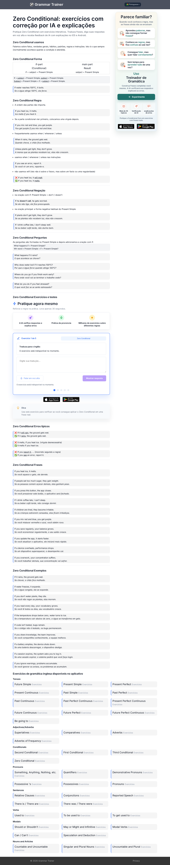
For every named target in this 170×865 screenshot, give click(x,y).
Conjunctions (76, 795)
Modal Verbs (125, 826)
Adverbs (123, 732)
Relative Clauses (30, 795)
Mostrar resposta (94, 378)
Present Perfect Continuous (129, 702)
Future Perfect (77, 712)
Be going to (27, 720)
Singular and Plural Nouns (84, 846)
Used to (24, 815)
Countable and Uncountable (31, 848)
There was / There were (83, 803)
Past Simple (75, 692)
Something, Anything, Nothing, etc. (35, 774)
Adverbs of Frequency (33, 740)
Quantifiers (75, 772)
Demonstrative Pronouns (133, 772)
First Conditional (78, 752)
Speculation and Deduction (84, 835)
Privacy (136, 861)
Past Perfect (125, 692)
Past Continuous (30, 700)
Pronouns (123, 784)
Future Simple (28, 684)
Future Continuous (31, 712)
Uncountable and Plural (132, 846)
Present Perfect (127, 684)
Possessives (76, 784)
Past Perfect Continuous (83, 700)
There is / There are (32, 803)
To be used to (76, 815)
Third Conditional (128, 752)
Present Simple (77, 684)
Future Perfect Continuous (133, 712)
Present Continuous (32, 692)
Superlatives (27, 732)
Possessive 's (28, 784)
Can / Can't (26, 835)
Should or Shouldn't (32, 826)
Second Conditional (31, 752)
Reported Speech (128, 795)
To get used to (126, 815)
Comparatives (76, 732)
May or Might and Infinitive (84, 826)
